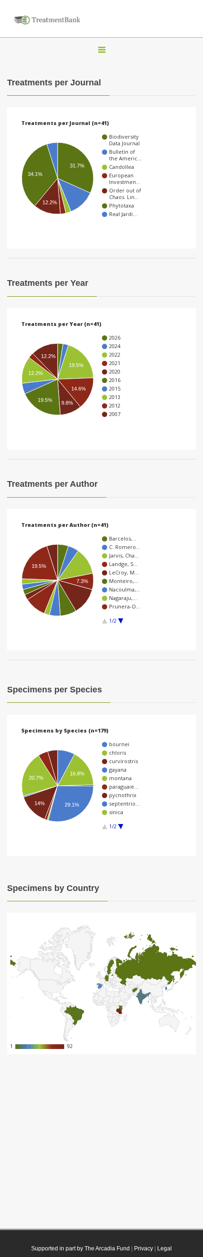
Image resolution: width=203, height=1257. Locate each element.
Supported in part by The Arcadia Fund (80, 1248)
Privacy (143, 1248)
